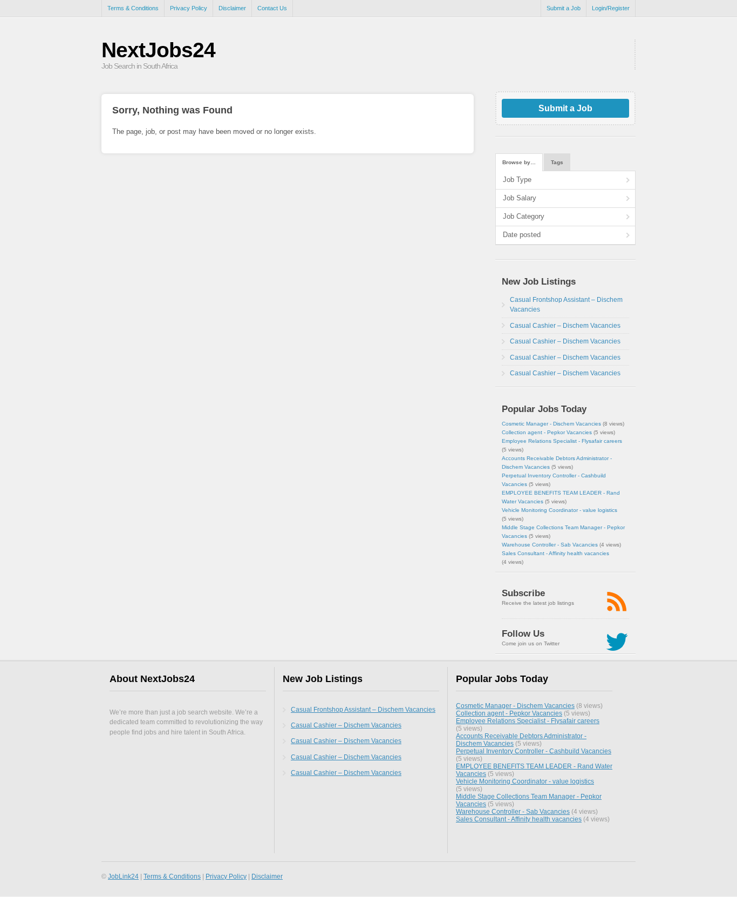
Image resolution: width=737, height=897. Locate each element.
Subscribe (523, 593)
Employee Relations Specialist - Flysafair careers (562, 441)
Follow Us (523, 634)
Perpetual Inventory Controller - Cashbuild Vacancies (533, 750)
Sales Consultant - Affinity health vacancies (555, 553)
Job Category (523, 216)
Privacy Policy (188, 8)
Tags (557, 162)
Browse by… (519, 162)
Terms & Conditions (133, 8)
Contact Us (272, 8)
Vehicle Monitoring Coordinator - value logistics (559, 510)
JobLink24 (123, 876)
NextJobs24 (158, 49)
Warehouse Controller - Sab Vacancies (550, 545)
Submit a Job (564, 8)
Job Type (517, 180)
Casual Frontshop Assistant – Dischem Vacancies (363, 709)
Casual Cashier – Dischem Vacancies (565, 325)
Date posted (522, 235)
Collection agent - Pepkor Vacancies (547, 432)
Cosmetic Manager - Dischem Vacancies (551, 424)
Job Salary (519, 198)
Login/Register (611, 8)
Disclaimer (232, 8)
